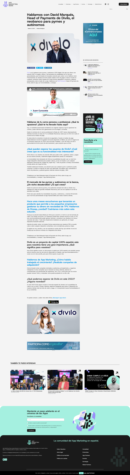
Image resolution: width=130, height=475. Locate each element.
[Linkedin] (105, 4)
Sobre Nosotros (61, 449)
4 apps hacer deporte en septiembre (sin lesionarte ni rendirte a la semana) (94, 65)
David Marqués (62, 81)
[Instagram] (108, 4)
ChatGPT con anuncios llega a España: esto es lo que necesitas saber (95, 80)
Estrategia (90, 4)
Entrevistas (68, 4)
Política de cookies (62, 458)
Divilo (28, 72)
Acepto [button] (81, 473)
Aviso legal (60, 452)
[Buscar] (127, 9)
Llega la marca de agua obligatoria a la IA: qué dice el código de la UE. (94, 73)
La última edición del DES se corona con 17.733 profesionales (26, 391)
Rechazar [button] (92, 473)
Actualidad (60, 4)
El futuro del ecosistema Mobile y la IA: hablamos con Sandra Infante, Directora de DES (63, 391)
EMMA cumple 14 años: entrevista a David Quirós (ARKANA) (100, 391)
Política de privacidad (63, 455)
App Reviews (76, 4)
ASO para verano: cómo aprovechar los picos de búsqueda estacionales (95, 95)
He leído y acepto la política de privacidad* (37, 423)
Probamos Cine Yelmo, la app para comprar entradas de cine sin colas (95, 88)
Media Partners (98, 4)
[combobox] (117, 9)
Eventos (83, 4)
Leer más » (90, 68)
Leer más (86, 473)
